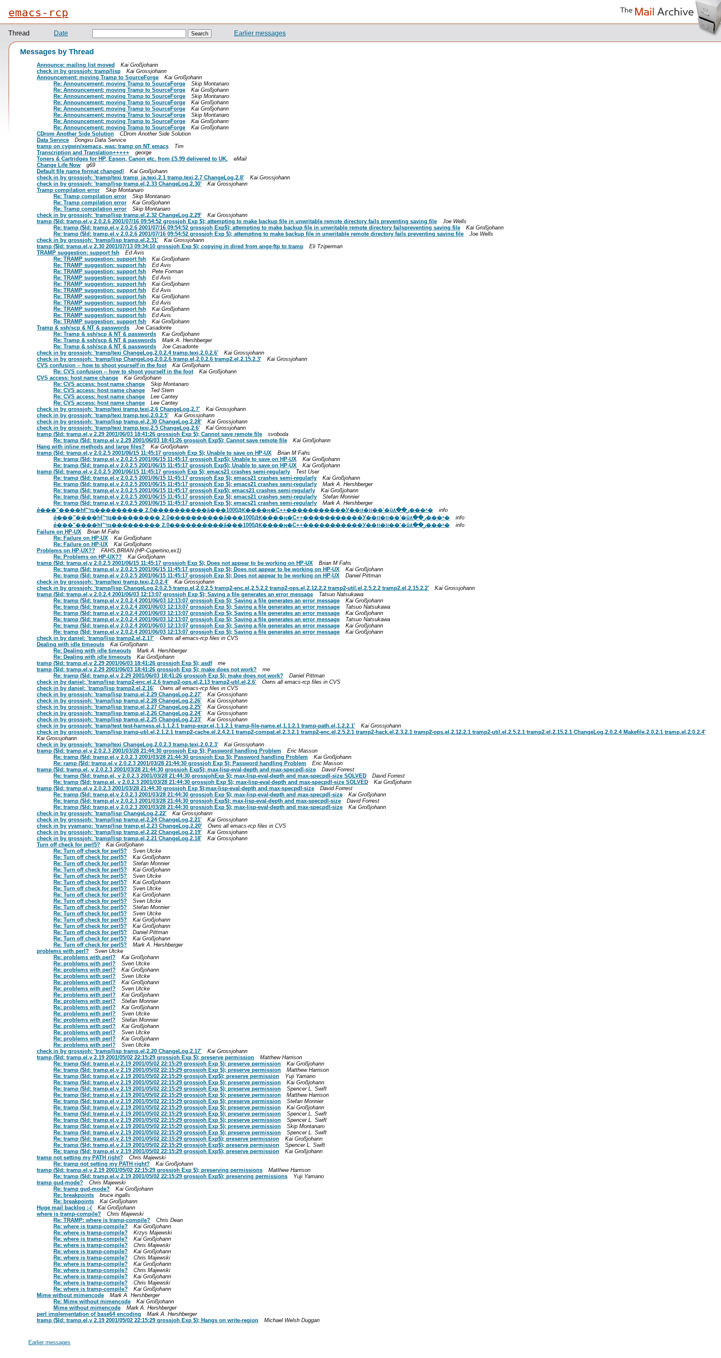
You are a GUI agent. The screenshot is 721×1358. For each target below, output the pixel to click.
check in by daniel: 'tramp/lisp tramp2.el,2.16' (95, 688)
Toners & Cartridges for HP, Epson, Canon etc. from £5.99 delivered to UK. (132, 159)
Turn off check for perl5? (68, 845)
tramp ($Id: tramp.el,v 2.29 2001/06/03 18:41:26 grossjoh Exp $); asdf (124, 663)
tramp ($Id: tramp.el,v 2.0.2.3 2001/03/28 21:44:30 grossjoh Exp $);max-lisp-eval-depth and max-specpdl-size (175, 788)
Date (61, 33)
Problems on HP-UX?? (66, 550)
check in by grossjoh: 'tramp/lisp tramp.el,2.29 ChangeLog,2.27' (119, 694)
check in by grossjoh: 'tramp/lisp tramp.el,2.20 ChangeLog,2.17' (119, 1051)
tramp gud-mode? (60, 1182)
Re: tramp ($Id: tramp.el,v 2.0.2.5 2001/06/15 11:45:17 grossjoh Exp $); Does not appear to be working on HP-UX (196, 569)
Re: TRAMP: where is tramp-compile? (101, 1220)
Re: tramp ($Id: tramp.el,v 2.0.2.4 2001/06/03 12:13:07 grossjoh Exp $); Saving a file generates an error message (196, 600)
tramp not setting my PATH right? (80, 1157)
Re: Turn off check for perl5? (90, 851)
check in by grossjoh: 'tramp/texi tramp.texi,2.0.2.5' (103, 415)
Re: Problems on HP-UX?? (87, 557)
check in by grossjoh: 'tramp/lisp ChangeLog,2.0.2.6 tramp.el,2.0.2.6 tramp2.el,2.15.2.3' (149, 359)
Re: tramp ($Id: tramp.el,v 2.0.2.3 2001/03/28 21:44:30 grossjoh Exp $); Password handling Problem (180, 757)
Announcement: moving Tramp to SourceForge (98, 77)
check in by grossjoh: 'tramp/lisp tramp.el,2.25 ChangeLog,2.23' (119, 719)
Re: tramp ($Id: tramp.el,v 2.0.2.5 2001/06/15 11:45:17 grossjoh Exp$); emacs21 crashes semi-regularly (184, 490)
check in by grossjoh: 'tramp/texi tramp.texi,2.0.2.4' (103, 582)
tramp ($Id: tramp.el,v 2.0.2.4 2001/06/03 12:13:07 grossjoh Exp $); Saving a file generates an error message (175, 594)
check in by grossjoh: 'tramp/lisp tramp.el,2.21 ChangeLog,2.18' (119, 838)
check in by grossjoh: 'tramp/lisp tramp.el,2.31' (97, 240)
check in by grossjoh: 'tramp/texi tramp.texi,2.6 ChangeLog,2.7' (118, 409)
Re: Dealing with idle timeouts (92, 651)
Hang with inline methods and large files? (91, 446)
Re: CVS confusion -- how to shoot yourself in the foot (123, 371)
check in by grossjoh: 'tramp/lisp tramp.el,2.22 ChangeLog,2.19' (119, 832)
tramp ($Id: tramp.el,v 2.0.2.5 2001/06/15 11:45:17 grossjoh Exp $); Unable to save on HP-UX (154, 453)
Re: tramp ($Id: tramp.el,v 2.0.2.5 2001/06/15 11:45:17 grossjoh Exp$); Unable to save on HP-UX (175, 459)
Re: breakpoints (73, 1195)
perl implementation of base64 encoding (89, 1314)
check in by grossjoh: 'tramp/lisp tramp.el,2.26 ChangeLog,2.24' (119, 713)
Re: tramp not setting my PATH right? (101, 1164)
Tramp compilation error (68, 190)
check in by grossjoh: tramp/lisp (79, 71)
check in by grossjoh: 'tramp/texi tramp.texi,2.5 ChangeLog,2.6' (118, 428)
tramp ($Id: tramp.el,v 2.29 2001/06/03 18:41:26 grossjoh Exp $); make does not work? (147, 669)
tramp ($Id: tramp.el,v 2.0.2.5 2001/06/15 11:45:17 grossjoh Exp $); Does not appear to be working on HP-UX (175, 563)
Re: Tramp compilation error (89, 196)
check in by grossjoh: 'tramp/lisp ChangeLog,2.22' (101, 813)
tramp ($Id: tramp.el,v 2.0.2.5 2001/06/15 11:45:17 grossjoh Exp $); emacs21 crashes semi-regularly (163, 472)
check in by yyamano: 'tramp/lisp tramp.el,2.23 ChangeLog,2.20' (119, 826)
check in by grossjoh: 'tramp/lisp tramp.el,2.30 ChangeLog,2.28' (119, 421)
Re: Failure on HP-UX (80, 538)
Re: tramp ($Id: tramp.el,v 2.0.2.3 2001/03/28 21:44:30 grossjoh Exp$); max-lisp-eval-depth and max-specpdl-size (197, 801)
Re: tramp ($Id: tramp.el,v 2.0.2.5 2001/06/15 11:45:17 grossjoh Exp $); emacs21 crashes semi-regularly (185, 478)
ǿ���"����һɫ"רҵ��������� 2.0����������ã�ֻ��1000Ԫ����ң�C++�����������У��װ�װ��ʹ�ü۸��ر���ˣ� (235, 510)
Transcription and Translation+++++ (83, 152)
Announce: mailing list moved (76, 65)
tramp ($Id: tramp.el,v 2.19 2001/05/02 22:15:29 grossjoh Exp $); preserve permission (145, 1057)
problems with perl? (63, 951)
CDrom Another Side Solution (75, 134)
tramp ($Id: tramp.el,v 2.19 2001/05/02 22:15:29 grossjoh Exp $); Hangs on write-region (147, 1320)
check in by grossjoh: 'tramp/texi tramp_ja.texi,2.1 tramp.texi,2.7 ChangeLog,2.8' (140, 177)
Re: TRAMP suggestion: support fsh (99, 259)
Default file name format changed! (80, 171)
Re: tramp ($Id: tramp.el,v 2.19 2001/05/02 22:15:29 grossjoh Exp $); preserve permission (167, 1064)
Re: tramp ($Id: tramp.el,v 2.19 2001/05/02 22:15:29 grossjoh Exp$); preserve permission (166, 1076)
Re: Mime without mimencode (92, 1301)
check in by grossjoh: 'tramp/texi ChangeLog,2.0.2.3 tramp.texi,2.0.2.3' (127, 744)
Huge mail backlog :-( (64, 1207)
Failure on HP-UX (59, 532)
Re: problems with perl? (84, 957)
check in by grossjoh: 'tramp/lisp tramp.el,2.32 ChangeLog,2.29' (119, 215)
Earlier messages (260, 33)
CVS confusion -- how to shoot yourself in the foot (101, 365)
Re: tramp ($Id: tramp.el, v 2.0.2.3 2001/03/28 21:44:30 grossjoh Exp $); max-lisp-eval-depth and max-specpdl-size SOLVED (210, 782)
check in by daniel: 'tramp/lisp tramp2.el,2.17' (95, 638)
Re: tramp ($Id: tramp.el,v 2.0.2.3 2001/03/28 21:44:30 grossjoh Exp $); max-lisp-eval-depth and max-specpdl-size (198, 794)
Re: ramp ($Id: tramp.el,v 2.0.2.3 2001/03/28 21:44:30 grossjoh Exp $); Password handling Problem (179, 763)
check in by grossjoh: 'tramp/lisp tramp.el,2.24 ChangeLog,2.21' (119, 819)
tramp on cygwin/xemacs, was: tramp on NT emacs (103, 146)
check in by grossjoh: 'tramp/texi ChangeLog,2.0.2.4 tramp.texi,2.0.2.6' (127, 353)
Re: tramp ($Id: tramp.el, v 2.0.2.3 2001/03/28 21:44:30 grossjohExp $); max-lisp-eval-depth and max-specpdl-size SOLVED (209, 776)
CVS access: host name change (77, 378)
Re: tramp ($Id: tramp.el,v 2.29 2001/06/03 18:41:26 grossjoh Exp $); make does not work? (168, 676)
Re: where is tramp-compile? (90, 1226)
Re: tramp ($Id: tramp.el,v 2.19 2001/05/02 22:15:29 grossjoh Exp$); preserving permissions (170, 1176)
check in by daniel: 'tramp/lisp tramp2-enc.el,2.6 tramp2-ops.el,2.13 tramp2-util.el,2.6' (146, 682)
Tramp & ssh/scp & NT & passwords (83, 328)
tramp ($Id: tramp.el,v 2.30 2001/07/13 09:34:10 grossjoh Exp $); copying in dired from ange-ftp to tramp (170, 246)
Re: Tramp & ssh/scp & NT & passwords (104, 334)
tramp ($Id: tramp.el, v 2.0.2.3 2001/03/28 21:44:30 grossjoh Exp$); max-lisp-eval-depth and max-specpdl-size (176, 769)
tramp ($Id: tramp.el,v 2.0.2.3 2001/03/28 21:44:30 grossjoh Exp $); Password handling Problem (159, 751)
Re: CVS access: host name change (99, 384)
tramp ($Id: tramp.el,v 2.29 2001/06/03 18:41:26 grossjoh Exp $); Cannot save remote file (149, 434)
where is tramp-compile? (69, 1214)
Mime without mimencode (70, 1295)
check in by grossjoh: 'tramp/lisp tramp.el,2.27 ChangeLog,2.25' (119, 707)
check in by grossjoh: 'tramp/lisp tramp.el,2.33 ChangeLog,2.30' (119, 184)
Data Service (53, 140)
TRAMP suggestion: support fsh (78, 252)
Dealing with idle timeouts (70, 644)
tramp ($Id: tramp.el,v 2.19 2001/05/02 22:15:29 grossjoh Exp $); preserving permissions (149, 1170)
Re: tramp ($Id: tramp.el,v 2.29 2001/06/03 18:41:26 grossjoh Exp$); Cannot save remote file (170, 440)
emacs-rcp (38, 12)
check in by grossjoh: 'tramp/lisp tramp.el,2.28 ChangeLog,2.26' (119, 701)
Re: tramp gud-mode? (81, 1189)
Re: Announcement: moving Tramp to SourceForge (119, 84)
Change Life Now (59, 165)
